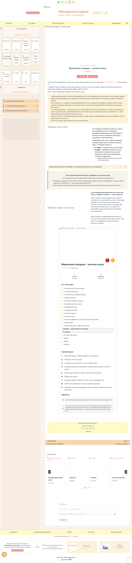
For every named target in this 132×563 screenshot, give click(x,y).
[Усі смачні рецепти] (21, 31)
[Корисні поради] (16, 61)
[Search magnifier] (107, 13)
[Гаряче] (25, 45)
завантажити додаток (33, 12)
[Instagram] (62, 2)
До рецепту (83, 76)
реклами (71, 536)
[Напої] (16, 77)
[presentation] (56, 466)
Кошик (69, 532)
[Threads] (73, 2)
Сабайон (93, 478)
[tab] (84, 487)
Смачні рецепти (84, 65)
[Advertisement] (21, 129)
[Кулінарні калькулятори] (6, 61)
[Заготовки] (6, 77)
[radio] (82, 428)
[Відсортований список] (69, 514)
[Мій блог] (35, 61)
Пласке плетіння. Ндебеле (55, 442)
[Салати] (35, 45)
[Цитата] (73, 514)
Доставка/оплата (116, 532)
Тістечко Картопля (118, 478)
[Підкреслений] (65, 514)
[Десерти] (16, 45)
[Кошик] (128, 23)
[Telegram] (66, 2)
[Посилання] (78, 514)
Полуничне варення (122, 442)
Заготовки (93, 65)
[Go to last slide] (49, 472)
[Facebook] (58, 2)
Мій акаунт (13, 532)
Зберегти (93, 76)
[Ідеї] (25, 77)
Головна (9, 23)
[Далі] (126, 472)
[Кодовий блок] (76, 514)
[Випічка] (6, 45)
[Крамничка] (21, 89)
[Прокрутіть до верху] (129, 555)
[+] (82, 514)
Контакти (91, 532)
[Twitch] (69, 2)
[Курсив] (63, 514)
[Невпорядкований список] (71, 514)
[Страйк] (67, 514)
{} (79, 514)
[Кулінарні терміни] (25, 61)
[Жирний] (61, 514)
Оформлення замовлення (42, 532)
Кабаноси (72, 478)
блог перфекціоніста (110, 82)
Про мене (32, 23)
